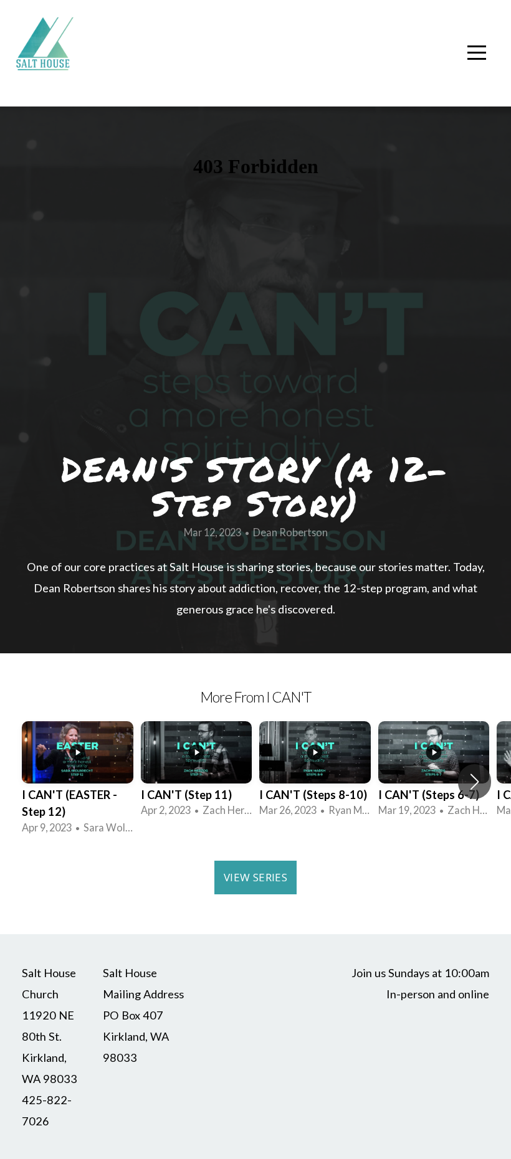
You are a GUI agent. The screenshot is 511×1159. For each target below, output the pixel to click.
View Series (255, 877)
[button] (474, 781)
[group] (77, 781)
